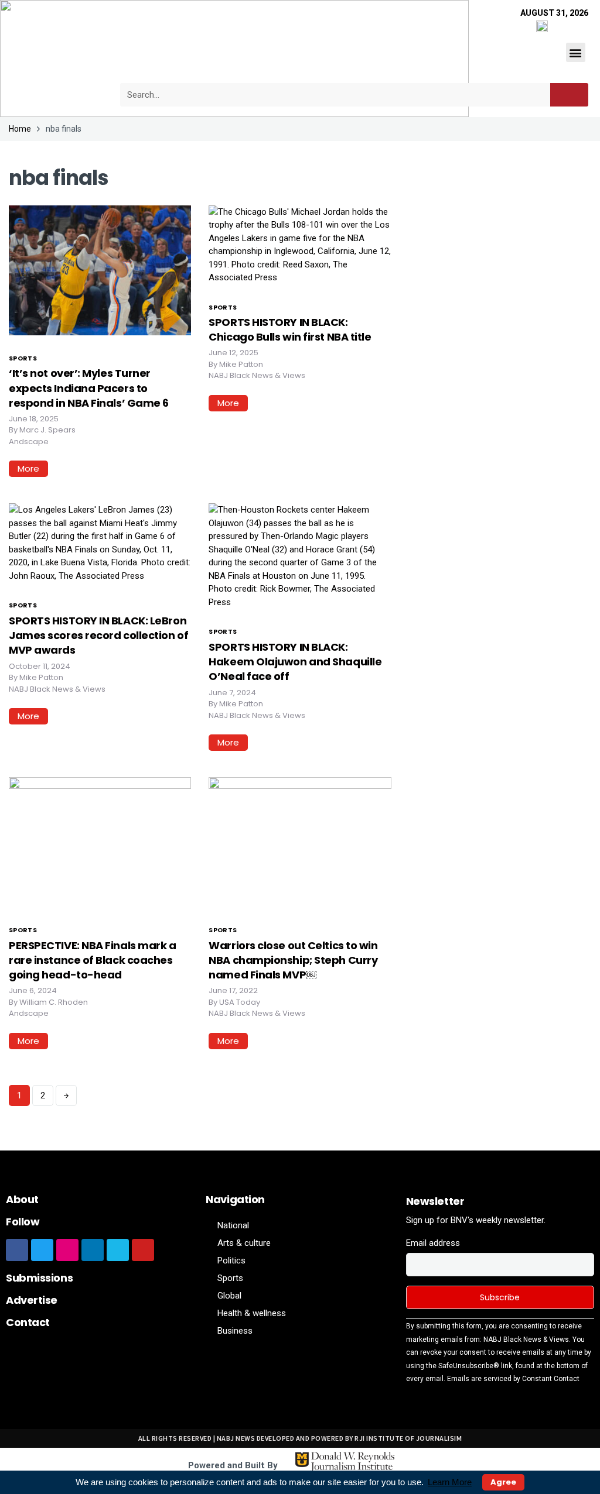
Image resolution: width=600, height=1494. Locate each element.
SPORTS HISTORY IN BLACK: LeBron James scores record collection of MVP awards (98, 635)
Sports (23, 358)
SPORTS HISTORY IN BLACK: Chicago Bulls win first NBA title (290, 329)
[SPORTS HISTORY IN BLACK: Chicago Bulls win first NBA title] (300, 244)
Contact (28, 1322)
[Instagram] (67, 1250)
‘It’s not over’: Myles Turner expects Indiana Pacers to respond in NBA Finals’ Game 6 (89, 388)
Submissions (39, 1277)
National (233, 1225)
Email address (433, 1243)
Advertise (31, 1300)
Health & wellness (251, 1313)
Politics (231, 1260)
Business (235, 1330)
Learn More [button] (450, 1482)
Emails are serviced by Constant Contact (513, 1379)
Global (229, 1295)
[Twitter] (42, 1250)
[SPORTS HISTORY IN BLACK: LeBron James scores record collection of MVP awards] (100, 542)
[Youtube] (143, 1250)
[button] (575, 52)
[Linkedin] (92, 1250)
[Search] (569, 95)
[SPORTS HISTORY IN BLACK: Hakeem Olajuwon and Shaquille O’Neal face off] (300, 555)
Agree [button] (503, 1482)
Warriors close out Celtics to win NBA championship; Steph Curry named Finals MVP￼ (293, 960)
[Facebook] (17, 1250)
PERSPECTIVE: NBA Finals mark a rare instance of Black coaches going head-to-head (92, 960)
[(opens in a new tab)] (300, 841)
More (28, 468)
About (22, 1199)
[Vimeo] (118, 1250)
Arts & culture (244, 1243)
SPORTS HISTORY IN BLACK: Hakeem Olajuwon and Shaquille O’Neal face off (295, 662)
